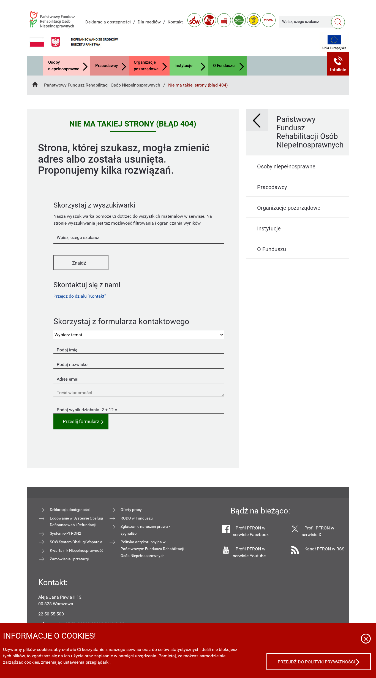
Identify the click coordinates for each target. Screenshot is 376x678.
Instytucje (183, 65)
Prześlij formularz (81, 421)
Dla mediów (149, 22)
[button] (338, 64)
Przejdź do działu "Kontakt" (79, 296)
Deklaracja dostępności (108, 22)
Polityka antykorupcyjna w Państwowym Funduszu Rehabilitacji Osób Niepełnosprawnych (152, 549)
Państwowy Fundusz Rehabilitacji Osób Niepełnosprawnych (102, 85)
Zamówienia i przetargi (69, 559)
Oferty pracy (131, 509)
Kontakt (175, 22)
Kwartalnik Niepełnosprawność (76, 550)
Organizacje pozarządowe (146, 65)
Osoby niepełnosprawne (63, 65)
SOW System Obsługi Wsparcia (76, 542)
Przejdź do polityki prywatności (316, 661)
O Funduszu (224, 65)
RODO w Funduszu (137, 518)
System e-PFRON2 (65, 533)
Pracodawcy (106, 65)
